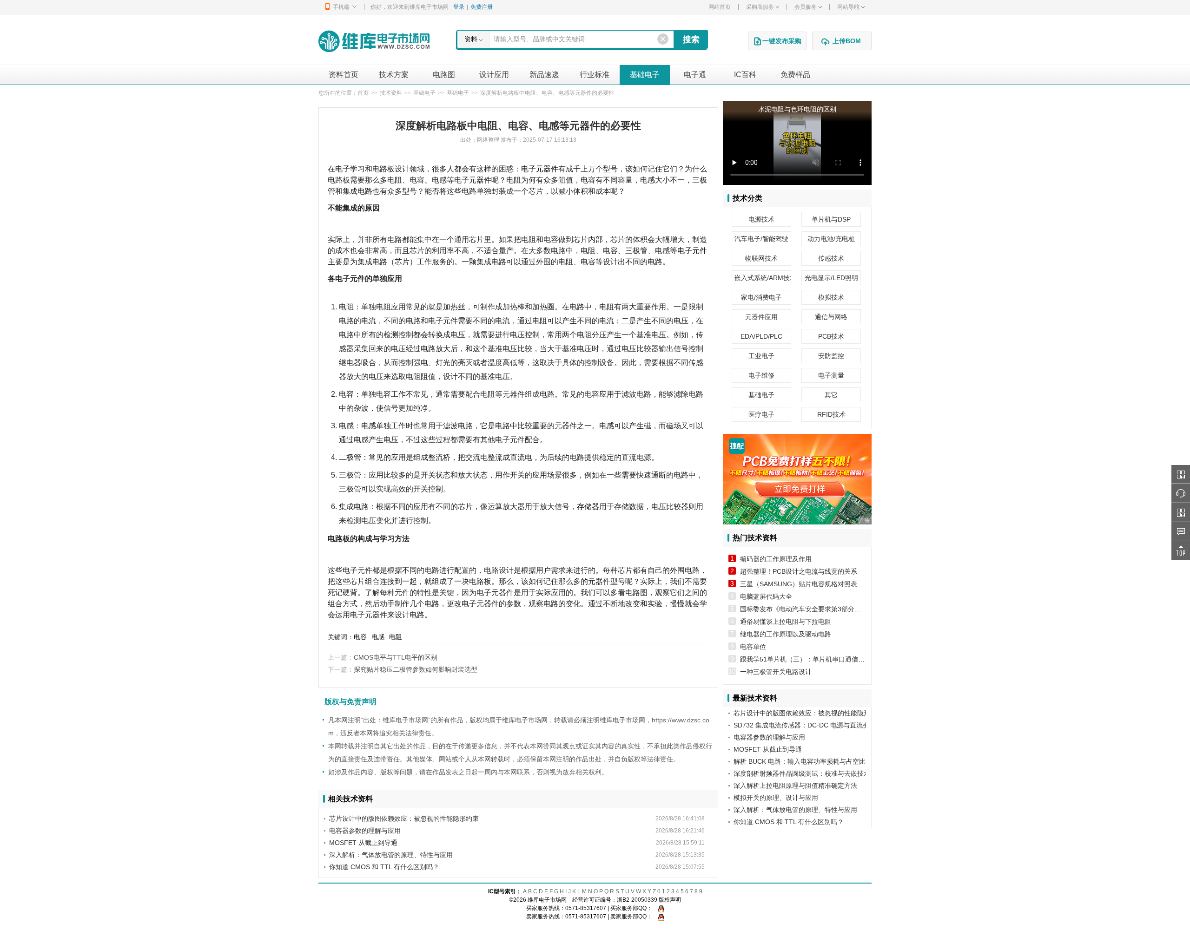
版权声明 (670, 900)
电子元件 (692, 251)
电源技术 (761, 219)
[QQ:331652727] (659, 916)
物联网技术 (761, 258)
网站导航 (848, 7)
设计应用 (494, 75)
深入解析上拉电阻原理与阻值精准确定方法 (795, 785)
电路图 (444, 75)
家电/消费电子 (761, 297)
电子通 (695, 75)
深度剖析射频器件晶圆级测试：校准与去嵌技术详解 (808, 773)
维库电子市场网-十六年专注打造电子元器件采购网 (374, 41)
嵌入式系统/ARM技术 (762, 278)
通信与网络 (831, 317)
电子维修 (761, 375)
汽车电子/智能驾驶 (761, 238)
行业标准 (594, 75)
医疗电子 (761, 414)
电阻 (395, 637)
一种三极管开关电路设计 (776, 671)
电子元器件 (539, 169)
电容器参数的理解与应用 (365, 830)
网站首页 (719, 7)
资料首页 (343, 75)
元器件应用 (761, 317)
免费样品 (795, 75)
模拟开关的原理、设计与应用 (776, 797)
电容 (360, 637)
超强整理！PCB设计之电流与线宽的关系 (798, 571)
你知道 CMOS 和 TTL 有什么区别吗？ (384, 867)
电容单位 (753, 646)
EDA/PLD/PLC (761, 336)
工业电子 (761, 356)
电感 (377, 637)
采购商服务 (760, 7)
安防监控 (831, 356)
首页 (363, 93)
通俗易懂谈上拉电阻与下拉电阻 (785, 621)
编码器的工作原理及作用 (776, 559)
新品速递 (544, 75)
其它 (831, 395)
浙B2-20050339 (637, 900)
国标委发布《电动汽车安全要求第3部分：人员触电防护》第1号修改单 (841, 609)
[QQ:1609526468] (659, 908)
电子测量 (831, 375)
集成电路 (357, 191)
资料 (470, 39)
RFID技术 (831, 414)
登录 (458, 7)
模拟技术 (831, 297)
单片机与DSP (831, 219)
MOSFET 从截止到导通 (363, 842)
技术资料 (391, 93)
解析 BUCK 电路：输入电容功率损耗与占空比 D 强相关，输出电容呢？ (836, 761)
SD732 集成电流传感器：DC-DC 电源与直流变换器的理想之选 (824, 725)
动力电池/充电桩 (831, 238)
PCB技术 (831, 336)
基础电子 (645, 75)
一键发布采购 (781, 41)
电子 (342, 169)
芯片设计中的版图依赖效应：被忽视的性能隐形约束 (404, 818)
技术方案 (394, 75)
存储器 (588, 507)
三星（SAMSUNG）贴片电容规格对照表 (798, 584)
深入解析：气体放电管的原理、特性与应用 (391, 854)
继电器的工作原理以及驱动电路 (785, 634)
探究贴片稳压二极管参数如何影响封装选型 (415, 669)
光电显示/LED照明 (831, 278)
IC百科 (745, 75)
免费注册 (481, 7)
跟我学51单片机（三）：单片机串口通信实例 (805, 659)
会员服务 (805, 7)
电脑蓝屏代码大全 (766, 596)
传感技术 (831, 258)
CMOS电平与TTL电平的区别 (395, 657)
